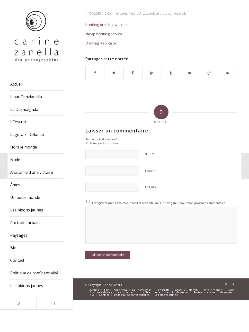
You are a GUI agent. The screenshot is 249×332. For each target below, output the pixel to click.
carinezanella (177, 13)
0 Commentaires (116, 13)
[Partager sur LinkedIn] (151, 73)
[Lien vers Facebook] (54, 303)
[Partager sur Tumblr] (170, 73)
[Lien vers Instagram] (18, 303)
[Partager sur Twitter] (114, 73)
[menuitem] (36, 84)
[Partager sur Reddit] (208, 73)
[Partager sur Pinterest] (133, 73)
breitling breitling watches (106, 24)
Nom (149, 154)
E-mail (150, 170)
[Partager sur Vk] (189, 73)
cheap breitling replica (103, 33)
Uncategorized (149, 13)
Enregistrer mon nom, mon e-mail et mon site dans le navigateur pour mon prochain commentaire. (159, 203)
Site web (150, 186)
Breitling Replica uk (100, 43)
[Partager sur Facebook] (95, 73)
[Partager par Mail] (227, 73)
